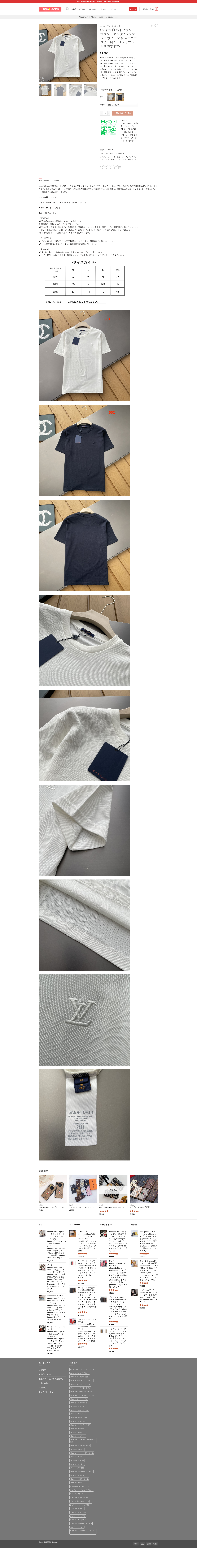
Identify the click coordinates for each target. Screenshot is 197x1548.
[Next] (93, 53)
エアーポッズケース (76, 1494)
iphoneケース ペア (76, 1457)
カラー (102, 97)
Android (93, 9)
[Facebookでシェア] (102, 167)
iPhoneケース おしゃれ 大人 (79, 1410)
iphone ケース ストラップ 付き (80, 1425)
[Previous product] (156, 25)
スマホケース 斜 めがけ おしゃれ (81, 1523)
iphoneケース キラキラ (77, 1414)
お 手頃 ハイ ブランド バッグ (79, 1486)
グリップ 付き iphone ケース (79, 1501)
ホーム (102, 26)
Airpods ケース (89, 1369)
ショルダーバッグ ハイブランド (80, 1505)
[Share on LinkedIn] (119, 167)
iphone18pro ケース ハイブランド (81, 1391)
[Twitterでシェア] (106, 167)
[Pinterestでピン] (115, 167)
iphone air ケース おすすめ (79, 1399)
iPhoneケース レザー (77, 1460)
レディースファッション (119, 159)
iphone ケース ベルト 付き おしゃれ (82, 1453)
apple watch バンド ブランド (79, 1373)
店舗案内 (42, 1370)
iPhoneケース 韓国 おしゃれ (79, 1479)
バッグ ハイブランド (77, 1527)
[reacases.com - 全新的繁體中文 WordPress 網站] (50, 9)
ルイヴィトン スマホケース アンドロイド (82, 1532)
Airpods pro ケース (76, 1369)
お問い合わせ (44, 1383)
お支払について (45, 1374)
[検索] (67, 9)
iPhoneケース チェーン (77, 1429)
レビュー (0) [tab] (55, 180)
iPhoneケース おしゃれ (77, 1406)
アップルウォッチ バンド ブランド (81, 1490)
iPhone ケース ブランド (78, 1436)
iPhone (103, 9)
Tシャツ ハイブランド (111, 157)
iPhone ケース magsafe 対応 (79, 1403)
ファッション (112, 26)
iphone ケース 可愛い (77, 1464)
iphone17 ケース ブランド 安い (80, 1388)
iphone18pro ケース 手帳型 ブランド (82, 1395)
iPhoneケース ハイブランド (79, 1432)
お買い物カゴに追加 (122, 113)
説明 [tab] (40, 180)
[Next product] (152, 25)
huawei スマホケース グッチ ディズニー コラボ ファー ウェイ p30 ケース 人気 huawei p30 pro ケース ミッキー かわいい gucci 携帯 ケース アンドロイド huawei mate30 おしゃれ (51, 1207)
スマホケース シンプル (77, 1516)
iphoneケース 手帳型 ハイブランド (81, 1472)
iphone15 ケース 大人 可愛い (79, 1377)
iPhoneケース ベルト (77, 1449)
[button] (133, 9)
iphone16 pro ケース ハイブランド (81, 1380)
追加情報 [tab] (46, 180)
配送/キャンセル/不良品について (52, 1379)
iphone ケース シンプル (78, 1421)
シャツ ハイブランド (126, 157)
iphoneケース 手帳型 (77, 1468)
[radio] (111, 97)
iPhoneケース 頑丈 (76, 1483)
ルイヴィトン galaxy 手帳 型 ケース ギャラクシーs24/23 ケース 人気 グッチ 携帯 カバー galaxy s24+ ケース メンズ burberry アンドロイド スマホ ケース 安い (142, 1207)
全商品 (73, 9)
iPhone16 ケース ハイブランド (80, 1384)
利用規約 (42, 1387)
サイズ (102, 105)
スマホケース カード (77, 1508)
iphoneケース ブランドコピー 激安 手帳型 (82, 1441)
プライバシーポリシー (48, 1392)
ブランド (113, 9)
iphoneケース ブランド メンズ (80, 1446)
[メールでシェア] (110, 167)
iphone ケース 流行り (77, 1475)
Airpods (82, 9)
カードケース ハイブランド (79, 1497)
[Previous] (43, 53)
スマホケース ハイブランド (79, 1520)
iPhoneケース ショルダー (78, 1417)
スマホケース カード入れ (78, 1512)
